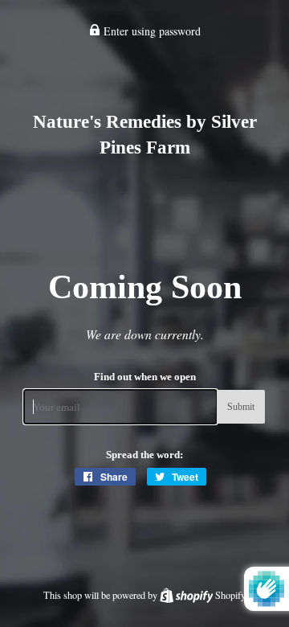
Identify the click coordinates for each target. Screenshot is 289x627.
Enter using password (150, 31)
